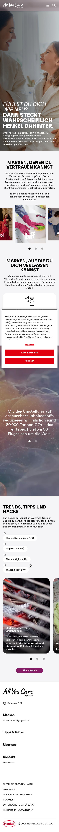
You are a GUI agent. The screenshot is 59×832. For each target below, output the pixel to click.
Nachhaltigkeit (17, 559)
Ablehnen (29, 361)
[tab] (29, 249)
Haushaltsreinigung (20, 538)
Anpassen (29, 345)
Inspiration (15, 548)
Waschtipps (16, 570)
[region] (30, 338)
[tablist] (29, 441)
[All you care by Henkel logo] (13, 5)
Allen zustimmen (29, 353)
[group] (29, 229)
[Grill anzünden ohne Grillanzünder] (26, 616)
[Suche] (54, 5)
